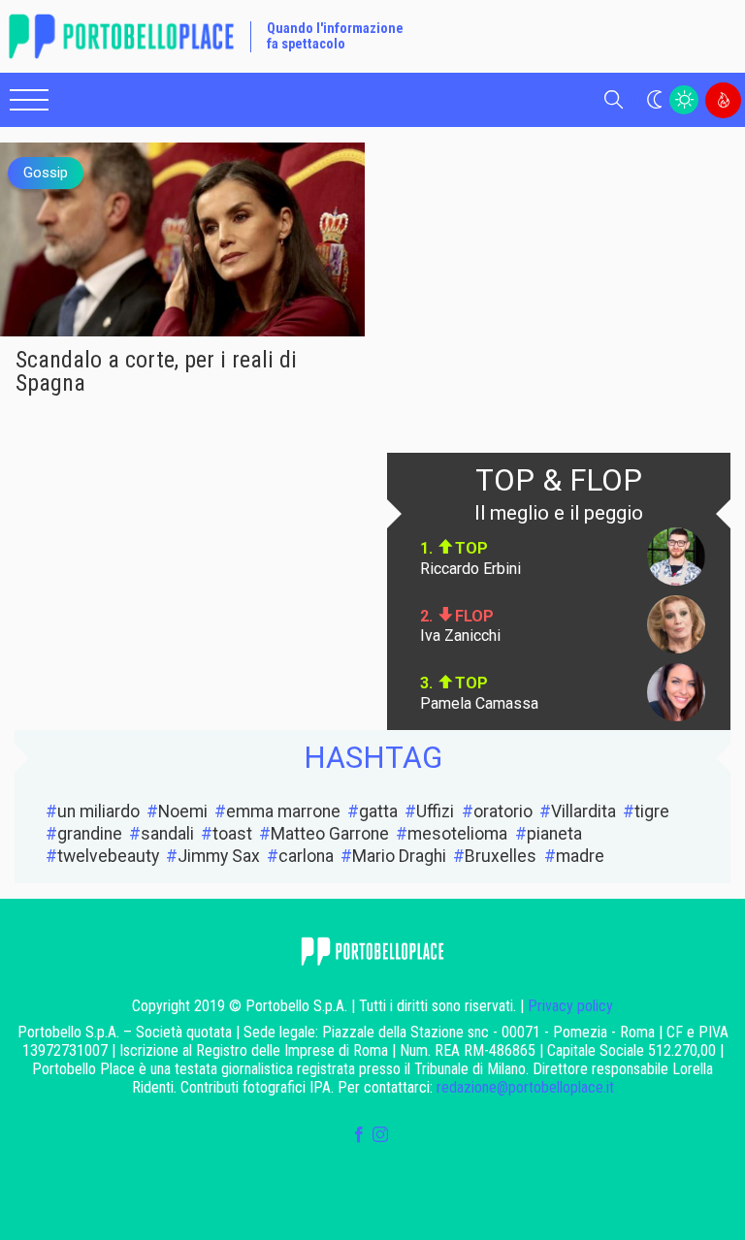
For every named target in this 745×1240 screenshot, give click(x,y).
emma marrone (283, 811)
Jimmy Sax (219, 856)
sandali (167, 833)
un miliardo (98, 811)
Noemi (183, 811)
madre (580, 856)
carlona (306, 856)
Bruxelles (500, 856)
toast (232, 833)
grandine (89, 833)
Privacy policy (570, 1006)
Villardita (583, 811)
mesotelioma (457, 833)
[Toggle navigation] (29, 100)
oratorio (503, 811)
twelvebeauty (108, 856)
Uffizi (435, 811)
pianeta (554, 833)
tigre (651, 811)
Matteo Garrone (330, 833)
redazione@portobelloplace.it (525, 1087)
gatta (378, 811)
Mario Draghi (399, 856)
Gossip (45, 172)
